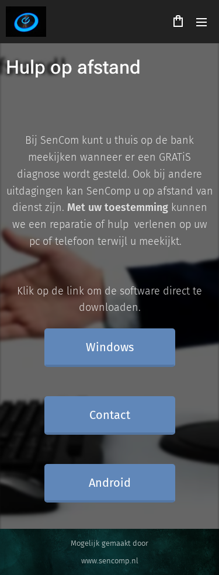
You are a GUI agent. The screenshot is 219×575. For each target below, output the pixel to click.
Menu (201, 21)
